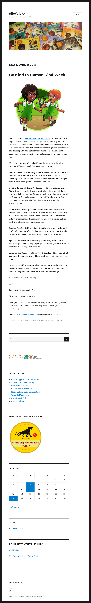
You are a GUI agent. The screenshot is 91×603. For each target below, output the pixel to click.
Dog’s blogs (14, 550)
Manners (28, 320)
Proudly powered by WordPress (30, 596)
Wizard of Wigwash (20, 395)
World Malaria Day (19, 386)
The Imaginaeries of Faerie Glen (23, 556)
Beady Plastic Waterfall (21, 389)
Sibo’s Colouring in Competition (25, 392)
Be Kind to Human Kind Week (37, 75)
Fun (22, 320)
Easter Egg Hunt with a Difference (26, 379)
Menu (77, 15)
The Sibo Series (18, 528)
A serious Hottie (18, 401)
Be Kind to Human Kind (28, 315)
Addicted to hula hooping (22, 382)
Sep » (16, 507)
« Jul (11, 507)
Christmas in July (19, 398)
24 (13, 498)
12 (30, 489)
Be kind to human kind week (37, 138)
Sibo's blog (18, 13)
